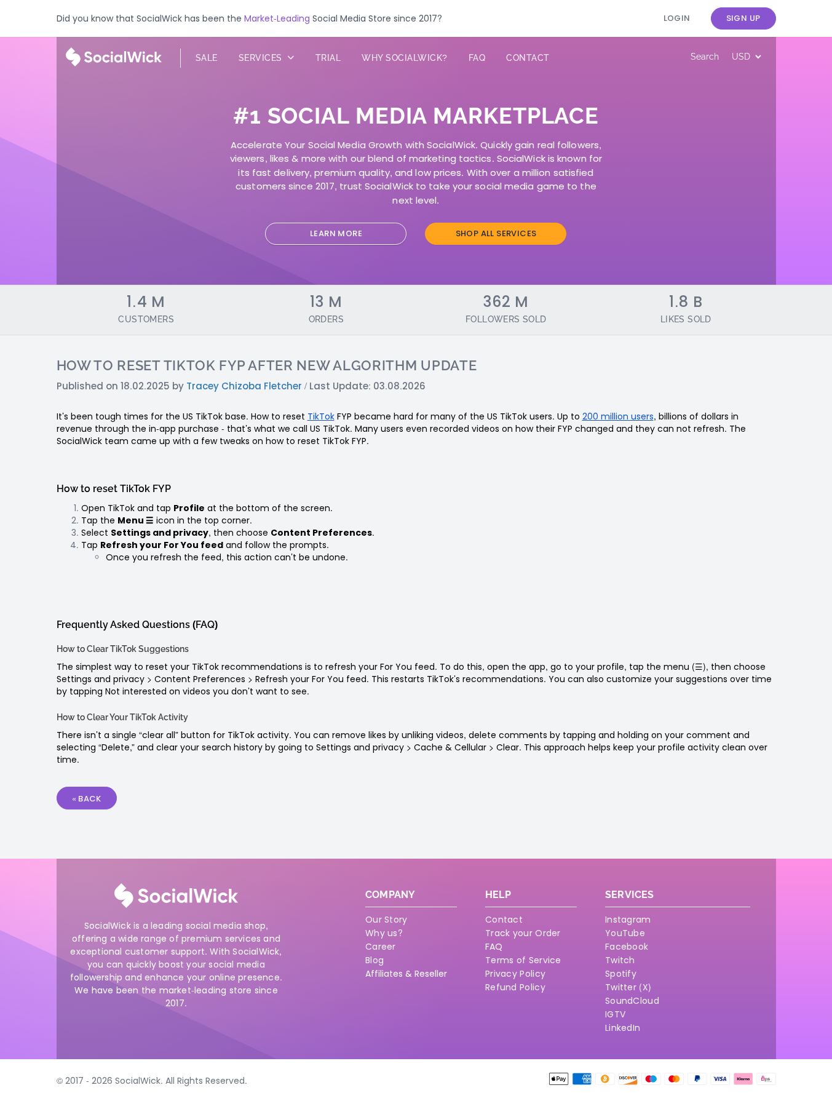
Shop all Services (496, 233)
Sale (207, 58)
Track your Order (523, 933)
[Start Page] (114, 63)
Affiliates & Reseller (406, 974)
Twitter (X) (628, 987)
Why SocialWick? (405, 58)
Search (705, 57)
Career (380, 946)
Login (677, 18)
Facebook (626, 946)
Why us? (384, 933)
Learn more (336, 233)
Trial (328, 58)
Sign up (743, 18)
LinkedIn (622, 1028)
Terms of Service (523, 960)
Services (262, 58)
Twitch (620, 960)
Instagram (628, 919)
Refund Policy (515, 987)
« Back (86, 799)
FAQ (493, 946)
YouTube (625, 933)
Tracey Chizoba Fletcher (244, 386)
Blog (374, 960)
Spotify (620, 974)
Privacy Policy (515, 974)
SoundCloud (632, 1001)
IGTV (615, 1014)
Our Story (386, 919)
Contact (528, 58)
